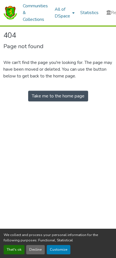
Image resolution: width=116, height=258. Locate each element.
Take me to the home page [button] (58, 96)
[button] (10, 13)
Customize (58, 249)
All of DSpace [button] (62, 12)
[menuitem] (64, 13)
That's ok (14, 249)
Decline (35, 249)
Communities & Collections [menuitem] (35, 13)
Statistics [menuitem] (89, 13)
